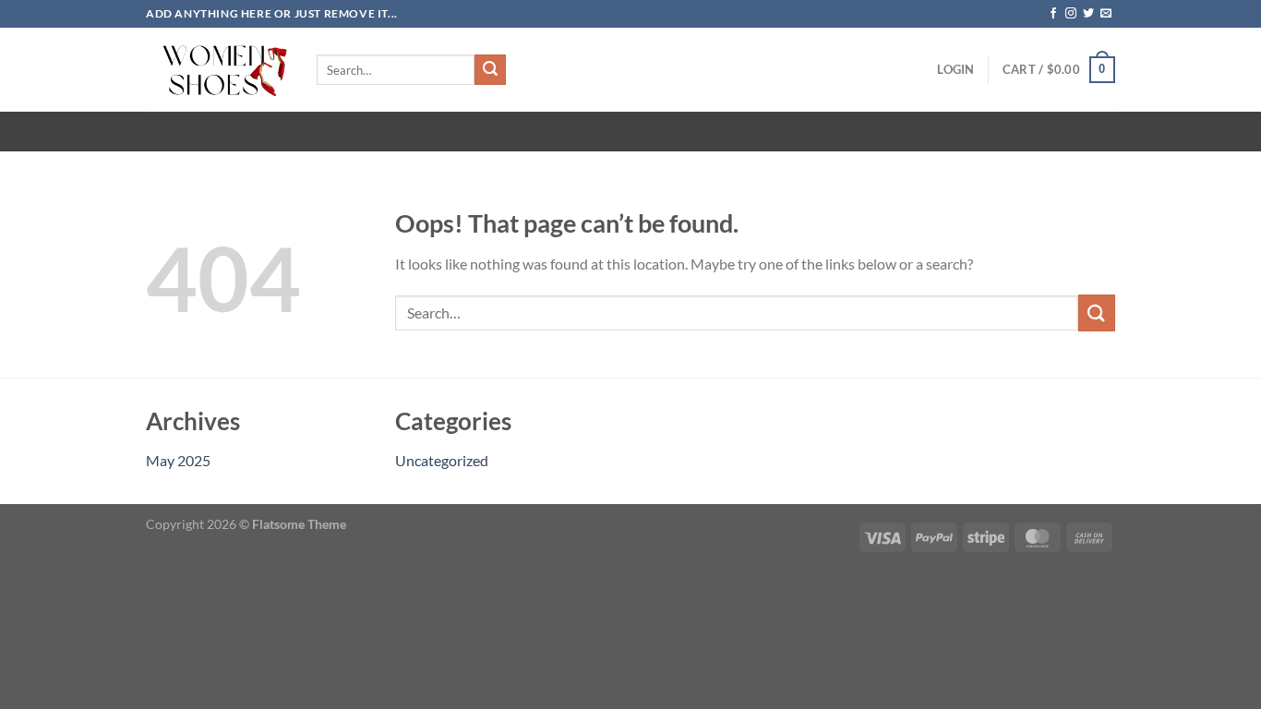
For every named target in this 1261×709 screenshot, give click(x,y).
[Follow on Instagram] (1070, 13)
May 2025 (178, 460)
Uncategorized (441, 460)
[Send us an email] (1105, 13)
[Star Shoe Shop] (217, 70)
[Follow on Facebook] (1053, 13)
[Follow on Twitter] (1088, 13)
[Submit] (490, 70)
